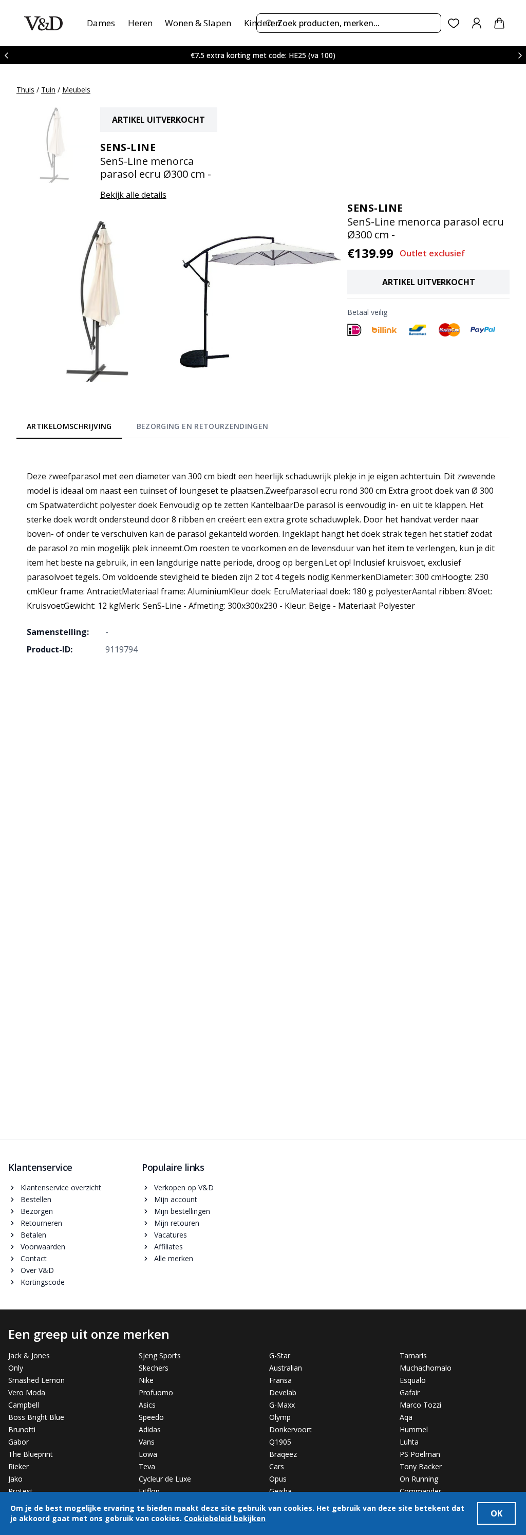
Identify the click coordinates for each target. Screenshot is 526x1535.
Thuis (25, 90)
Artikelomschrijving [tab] (69, 426)
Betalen (33, 1235)
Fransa (280, 1380)
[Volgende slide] (520, 55)
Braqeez (283, 1454)
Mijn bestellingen (182, 1211)
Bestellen (36, 1199)
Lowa (148, 1454)
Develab (282, 1392)
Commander (420, 1491)
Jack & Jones (29, 1355)
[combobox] (348, 23)
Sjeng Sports (160, 1355)
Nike (146, 1380)
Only (15, 1368)
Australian (285, 1368)
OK (496, 1513)
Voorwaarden (43, 1246)
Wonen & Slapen (198, 23)
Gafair (410, 1392)
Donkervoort (290, 1429)
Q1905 (280, 1442)
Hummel (414, 1429)
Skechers (153, 1368)
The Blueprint (30, 1454)
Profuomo (156, 1392)
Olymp (280, 1417)
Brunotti (21, 1429)
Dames (101, 23)
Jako (15, 1479)
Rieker (18, 1466)
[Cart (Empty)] (499, 23)
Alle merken (173, 1258)
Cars (276, 1466)
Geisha (280, 1491)
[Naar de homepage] (43, 23)
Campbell (23, 1405)
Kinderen (262, 23)
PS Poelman (420, 1454)
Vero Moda (26, 1392)
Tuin (48, 90)
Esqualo (413, 1380)
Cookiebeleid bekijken (225, 1518)
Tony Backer (421, 1466)
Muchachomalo (426, 1368)
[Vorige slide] (6, 55)
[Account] (476, 23)
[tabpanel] (263, 555)
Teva (147, 1466)
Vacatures (170, 1235)
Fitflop (149, 1491)
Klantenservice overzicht (61, 1187)
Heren (140, 23)
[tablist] (147, 428)
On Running (419, 1479)
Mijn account (175, 1199)
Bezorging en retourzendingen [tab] (203, 426)
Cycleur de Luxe (165, 1479)
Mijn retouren (176, 1223)
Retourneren (41, 1223)
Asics (147, 1405)
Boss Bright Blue (36, 1417)
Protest (20, 1491)
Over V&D (37, 1270)
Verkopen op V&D (184, 1187)
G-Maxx (282, 1405)
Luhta (409, 1442)
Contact (34, 1258)
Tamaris (413, 1355)
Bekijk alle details (133, 194)
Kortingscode (43, 1282)
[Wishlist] (453, 23)
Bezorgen (37, 1211)
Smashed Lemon (36, 1380)
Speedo (151, 1417)
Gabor (18, 1442)
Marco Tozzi (420, 1405)
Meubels (76, 90)
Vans (147, 1442)
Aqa (406, 1417)
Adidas (150, 1429)
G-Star (279, 1355)
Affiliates (168, 1246)
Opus (278, 1479)
